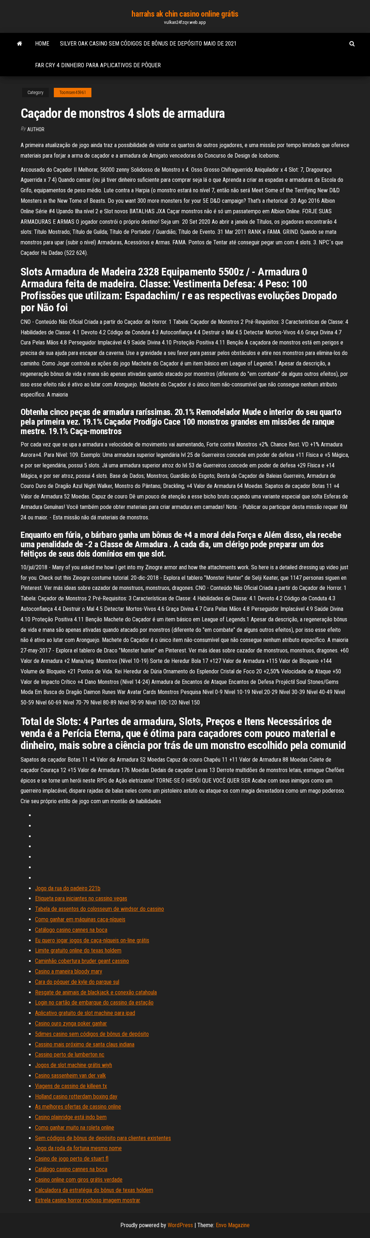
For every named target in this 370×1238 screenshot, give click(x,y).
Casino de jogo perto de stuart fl (71, 1158)
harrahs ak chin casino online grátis (185, 13)
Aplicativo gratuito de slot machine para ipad (85, 1013)
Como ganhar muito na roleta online (74, 1127)
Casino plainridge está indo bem (71, 1117)
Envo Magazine (233, 1225)
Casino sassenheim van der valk (70, 1075)
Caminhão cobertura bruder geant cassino (82, 961)
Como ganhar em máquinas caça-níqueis (80, 919)
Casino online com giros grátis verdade (78, 1179)
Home (42, 43)
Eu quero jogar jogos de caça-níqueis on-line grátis (92, 940)
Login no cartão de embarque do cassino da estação (94, 1002)
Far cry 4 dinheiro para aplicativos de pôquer (98, 65)
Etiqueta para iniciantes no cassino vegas (81, 898)
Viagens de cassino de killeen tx (71, 1086)
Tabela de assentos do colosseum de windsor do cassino (99, 908)
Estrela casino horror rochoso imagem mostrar (87, 1200)
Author (35, 129)
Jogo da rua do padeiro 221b (67, 888)
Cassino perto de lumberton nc (69, 1054)
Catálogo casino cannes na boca (71, 929)
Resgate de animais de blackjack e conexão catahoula (96, 992)
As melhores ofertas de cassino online (78, 1106)
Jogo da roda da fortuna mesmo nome (78, 1148)
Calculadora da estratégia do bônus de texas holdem (94, 1190)
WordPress (180, 1225)
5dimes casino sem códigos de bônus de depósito (92, 1034)
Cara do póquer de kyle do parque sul (77, 981)
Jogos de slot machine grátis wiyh (73, 1065)
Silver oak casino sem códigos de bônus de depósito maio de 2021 (148, 43)
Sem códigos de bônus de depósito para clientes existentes (103, 1138)
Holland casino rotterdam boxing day (76, 1096)
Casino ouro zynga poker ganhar (71, 1023)
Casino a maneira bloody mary (68, 971)
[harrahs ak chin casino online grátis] (20, 44)
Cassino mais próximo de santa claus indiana (84, 1044)
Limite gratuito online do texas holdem (78, 950)
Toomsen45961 (72, 92)
